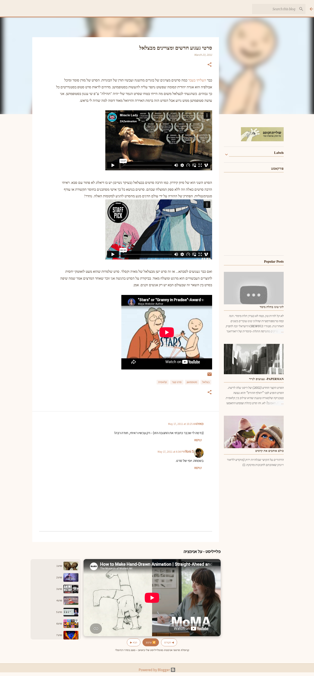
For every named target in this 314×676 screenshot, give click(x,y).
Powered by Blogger (154, 669)
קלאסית (162, 382)
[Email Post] (209, 375)
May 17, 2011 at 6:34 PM (171, 452)
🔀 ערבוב (151, 642)
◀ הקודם (169, 642)
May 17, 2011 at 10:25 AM (182, 424)
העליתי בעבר (197, 80)
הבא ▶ (133, 642)
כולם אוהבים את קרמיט (269, 450)
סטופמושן (192, 382)
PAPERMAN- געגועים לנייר (266, 379)
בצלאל (206, 382)
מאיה (200, 423)
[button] (209, 65)
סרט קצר (177, 382)
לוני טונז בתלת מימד (272, 307)
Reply (198, 440)
